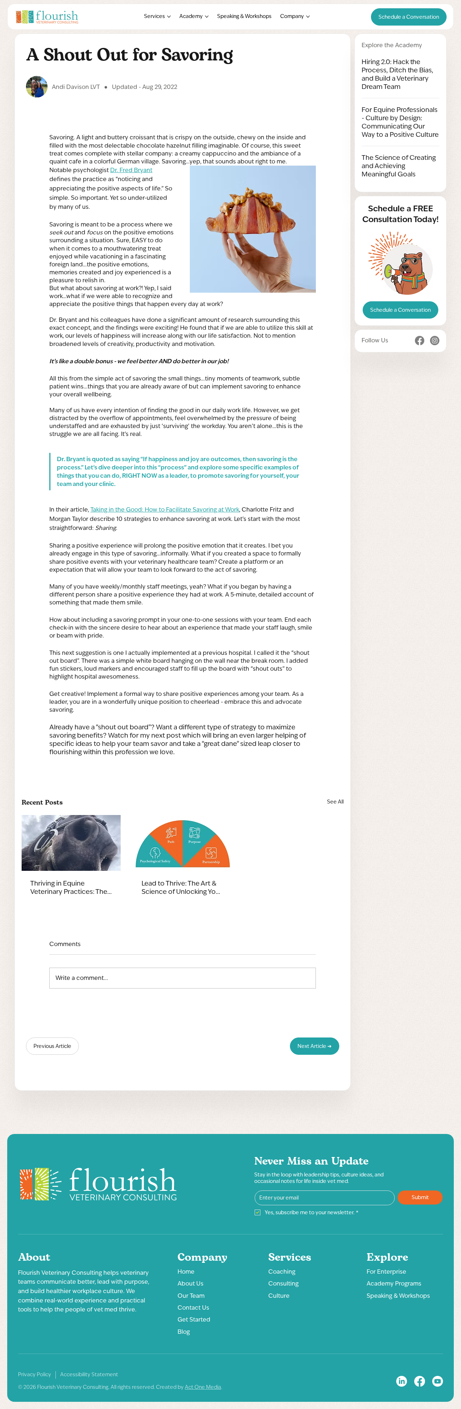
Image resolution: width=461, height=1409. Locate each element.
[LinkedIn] (401, 1381)
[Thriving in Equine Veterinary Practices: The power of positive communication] (71, 843)
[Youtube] (437, 1381)
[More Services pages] (169, 16)
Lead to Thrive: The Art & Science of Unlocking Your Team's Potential (182, 887)
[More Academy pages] (207, 16)
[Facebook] (419, 340)
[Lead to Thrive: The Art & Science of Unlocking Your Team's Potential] (182, 843)
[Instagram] (434, 340)
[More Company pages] (308, 16)
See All (335, 801)
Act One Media (203, 1387)
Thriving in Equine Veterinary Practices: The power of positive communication (68, 887)
